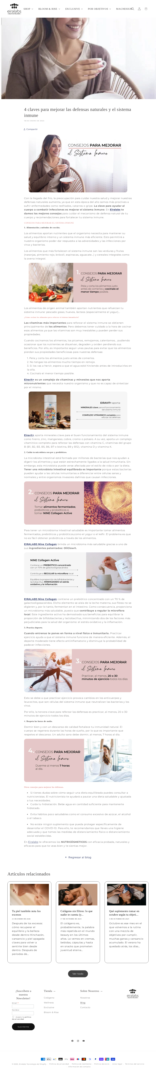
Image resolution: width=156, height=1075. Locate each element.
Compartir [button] (32, 129)
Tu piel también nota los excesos (26, 913)
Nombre (15, 1010)
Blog (82, 1002)
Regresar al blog (79, 857)
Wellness (49, 1002)
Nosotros (85, 997)
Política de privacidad (59, 1064)
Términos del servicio (134, 1064)
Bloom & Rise (51, 1012)
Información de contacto (79, 1067)
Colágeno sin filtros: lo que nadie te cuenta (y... (77, 913)
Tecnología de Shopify (36, 1064)
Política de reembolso (81, 1064)
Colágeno (49, 997)
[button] (28, 8)
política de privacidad (21, 1018)
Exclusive (49, 1007)
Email (15, 1003)
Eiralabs (115, 209)
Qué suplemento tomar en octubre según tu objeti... (124, 913)
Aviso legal (117, 1064)
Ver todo (78, 973)
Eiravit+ (29, 379)
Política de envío (101, 1064)
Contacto (85, 1007)
